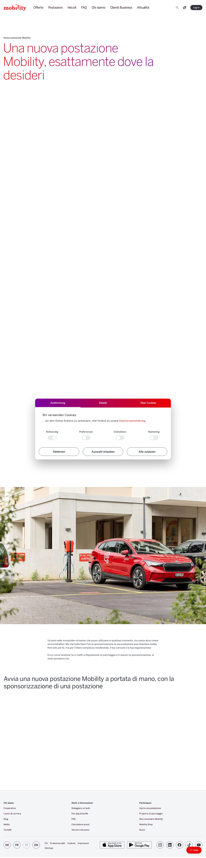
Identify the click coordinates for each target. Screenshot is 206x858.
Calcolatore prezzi (80, 824)
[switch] (86, 437)
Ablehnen (59, 451)
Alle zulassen (147, 451)
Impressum (83, 843)
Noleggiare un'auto (80, 808)
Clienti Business (121, 7)
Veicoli (71, 7)
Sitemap (49, 848)
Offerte (38, 7)
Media (7, 824)
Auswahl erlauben (103, 451)
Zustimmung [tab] (57, 402)
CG (46, 843)
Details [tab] (103, 402)
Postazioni (55, 7)
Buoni (142, 829)
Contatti (8, 829)
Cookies (71, 843)
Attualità (143, 7)
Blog (6, 818)
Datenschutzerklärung (132, 420)
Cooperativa (10, 808)
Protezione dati (57, 843)
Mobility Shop (146, 824)
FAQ (84, 7)
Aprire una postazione (150, 808)
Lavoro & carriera (12, 813)
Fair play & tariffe (79, 813)
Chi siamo (98, 7)
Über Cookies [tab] (148, 402)
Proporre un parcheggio (151, 813)
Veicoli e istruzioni (80, 829)
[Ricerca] (178, 7)
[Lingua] (185, 7)
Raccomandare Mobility (151, 818)
